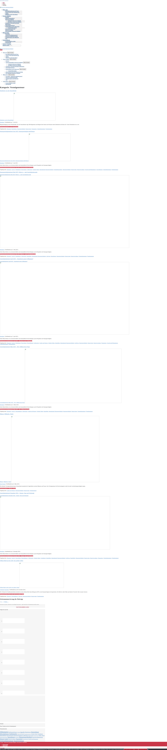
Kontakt (4, 5)
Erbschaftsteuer (30, 343)
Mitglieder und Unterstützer (11, 14)
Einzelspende (8, 42)
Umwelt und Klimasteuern (90, 169)
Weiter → (6, 601)
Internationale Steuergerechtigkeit (12, 31)
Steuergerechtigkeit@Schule (11, 36)
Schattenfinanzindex (12, 27)
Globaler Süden (36, 169)
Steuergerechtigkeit (21, 129)
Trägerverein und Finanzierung (12, 12)
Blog (4, 2)
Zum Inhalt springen (4, 0)
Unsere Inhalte (7, 16)
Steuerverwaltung (80, 169)
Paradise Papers (36, 735)
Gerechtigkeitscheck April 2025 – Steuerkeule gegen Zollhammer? (16, 259)
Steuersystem (28, 129)
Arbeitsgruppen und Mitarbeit (12, 37)
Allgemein (9, 129)
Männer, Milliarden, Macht (6, 414)
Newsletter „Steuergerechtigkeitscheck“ (11, 34)
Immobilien (29, 256)
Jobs (6, 38)
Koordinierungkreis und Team (12, 11)
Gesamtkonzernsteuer (27, 734)
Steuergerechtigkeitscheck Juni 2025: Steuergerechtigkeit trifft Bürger (17, 131)
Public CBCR (41, 735)
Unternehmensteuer (41, 129)
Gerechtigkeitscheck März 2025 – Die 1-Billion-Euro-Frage (15, 346)
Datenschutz (5, 744)
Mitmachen (6, 32)
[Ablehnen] (147, 749)
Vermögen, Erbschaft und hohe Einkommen (15, 66)
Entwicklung (23, 169)
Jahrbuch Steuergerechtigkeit (14, 20)
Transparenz (34, 129)
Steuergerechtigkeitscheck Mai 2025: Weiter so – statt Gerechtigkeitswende (18, 172)
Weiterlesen (9, 126)
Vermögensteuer (49, 129)
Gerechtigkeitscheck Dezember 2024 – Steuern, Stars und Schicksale (17, 493)
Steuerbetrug (14, 129)
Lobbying (48, 256)
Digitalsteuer (18, 169)
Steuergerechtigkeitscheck (37, 737)
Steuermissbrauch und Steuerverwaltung (10, 29)
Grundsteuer (43, 558)
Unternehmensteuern (10, 25)
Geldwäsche (29, 169)
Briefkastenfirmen (12, 732)
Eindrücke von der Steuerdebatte (8, 90)
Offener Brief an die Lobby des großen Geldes (11, 560)
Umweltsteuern (99, 169)
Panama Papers (31, 735)
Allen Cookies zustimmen (128, 749)
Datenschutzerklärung (143, 749)
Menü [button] (1, 50)
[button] (85, 44)
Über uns (5, 9)
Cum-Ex (13, 169)
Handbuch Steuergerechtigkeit (14, 21)
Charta (6, 13)
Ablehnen (136, 749)
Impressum (5, 745)
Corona (18, 732)
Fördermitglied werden (10, 41)
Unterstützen (6, 40)
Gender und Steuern (43, 343)
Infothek (7, 17)
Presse (4, 3)
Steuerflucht (72, 558)
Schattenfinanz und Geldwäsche (12, 26)
